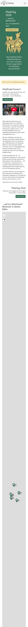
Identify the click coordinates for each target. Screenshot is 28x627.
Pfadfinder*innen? (12, 30)
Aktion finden (20, 196)
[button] (11, 495)
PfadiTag (10, 3)
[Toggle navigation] (25, 3)
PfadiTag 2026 (8, 99)
